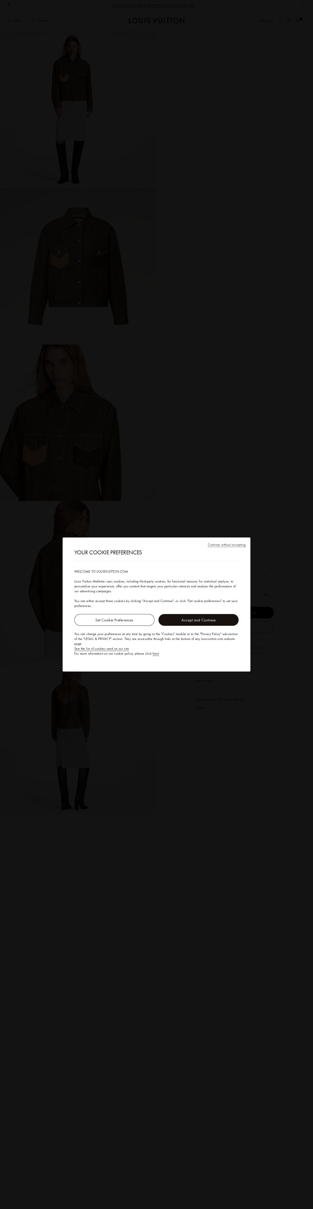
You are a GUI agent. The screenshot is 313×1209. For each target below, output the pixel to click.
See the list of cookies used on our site (101, 648)
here (156, 653)
